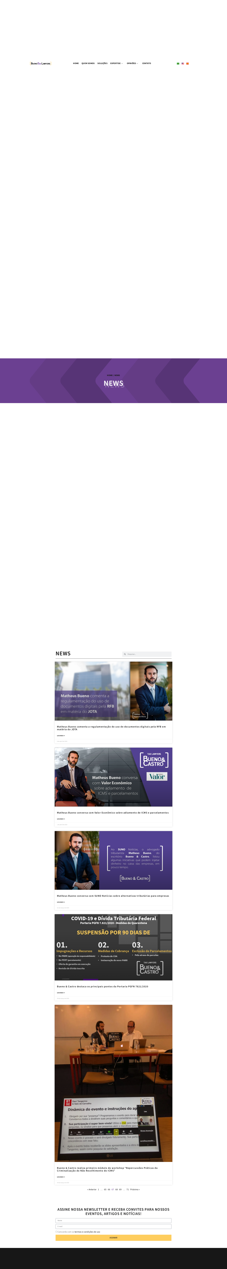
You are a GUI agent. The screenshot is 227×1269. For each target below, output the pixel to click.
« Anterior (91, 1189)
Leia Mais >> (61, 736)
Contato (146, 63)
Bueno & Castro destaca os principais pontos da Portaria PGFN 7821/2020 (102, 986)
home (110, 375)
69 (120, 1189)
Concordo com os (79, 1231)
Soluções (102, 63)
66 (109, 1189)
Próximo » (135, 1189)
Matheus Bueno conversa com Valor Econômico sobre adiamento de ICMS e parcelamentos (113, 812)
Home (76, 63)
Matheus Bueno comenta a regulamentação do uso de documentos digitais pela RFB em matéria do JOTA (111, 728)
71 (128, 1189)
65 (105, 1189)
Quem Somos (88, 63)
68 (116, 1189)
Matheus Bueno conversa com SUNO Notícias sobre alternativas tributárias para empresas (113, 896)
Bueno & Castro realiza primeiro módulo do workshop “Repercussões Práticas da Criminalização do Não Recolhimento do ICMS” (107, 1169)
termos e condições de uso (87, 1231)
